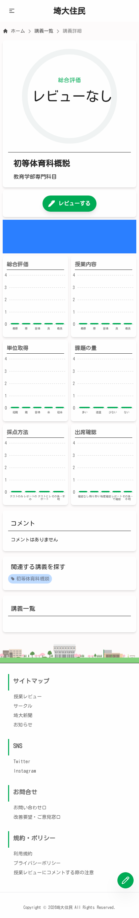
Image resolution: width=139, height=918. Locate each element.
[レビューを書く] (125, 880)
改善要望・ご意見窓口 (37, 817)
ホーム (18, 31)
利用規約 (22, 853)
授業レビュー (27, 696)
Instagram (24, 771)
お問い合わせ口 (30, 807)
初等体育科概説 (32, 578)
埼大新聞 (22, 715)
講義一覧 (43, 31)
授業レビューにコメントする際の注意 (53, 872)
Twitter (21, 761)
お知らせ (22, 724)
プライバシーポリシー (37, 863)
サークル (22, 706)
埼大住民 (69, 11)
